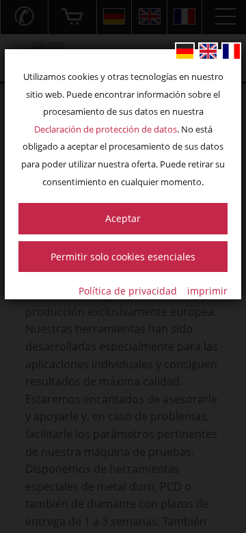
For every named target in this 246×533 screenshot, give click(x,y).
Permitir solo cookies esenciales (123, 256)
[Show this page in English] (208, 51)
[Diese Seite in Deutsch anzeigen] (185, 51)
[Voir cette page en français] (231, 51)
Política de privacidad (128, 290)
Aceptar (123, 218)
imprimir (207, 290)
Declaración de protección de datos (105, 129)
